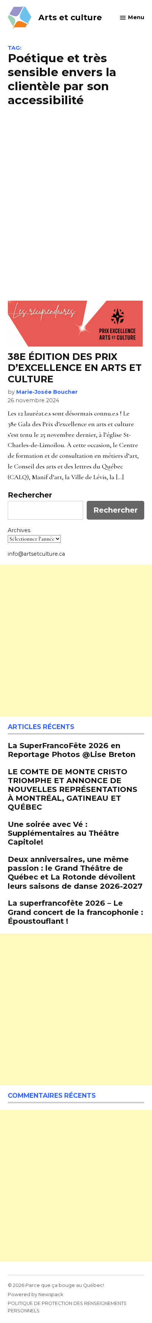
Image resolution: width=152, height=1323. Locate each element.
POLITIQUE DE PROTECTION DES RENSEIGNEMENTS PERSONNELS (67, 1307)
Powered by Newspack (35, 1294)
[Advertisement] (76, 203)
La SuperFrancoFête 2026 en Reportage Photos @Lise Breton (71, 750)
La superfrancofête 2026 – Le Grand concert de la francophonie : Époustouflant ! (75, 911)
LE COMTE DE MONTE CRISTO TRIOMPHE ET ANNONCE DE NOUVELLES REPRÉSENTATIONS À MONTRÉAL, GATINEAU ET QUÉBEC (72, 789)
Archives (19, 530)
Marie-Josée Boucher (47, 392)
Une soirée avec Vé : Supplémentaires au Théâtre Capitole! (63, 833)
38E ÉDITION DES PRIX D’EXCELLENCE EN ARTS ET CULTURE (75, 367)
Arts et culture (70, 17)
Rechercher (30, 495)
